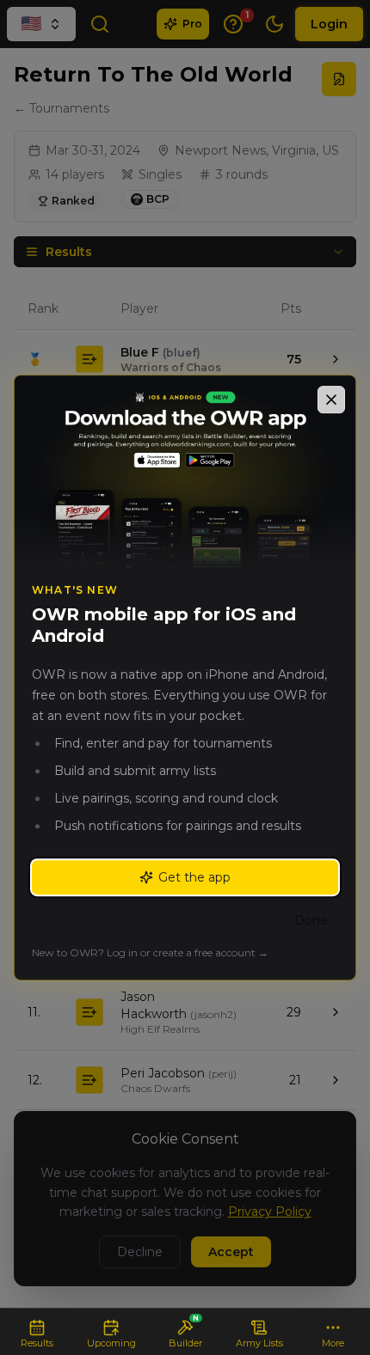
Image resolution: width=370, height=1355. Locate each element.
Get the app (194, 877)
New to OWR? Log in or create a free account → (150, 952)
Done (311, 920)
